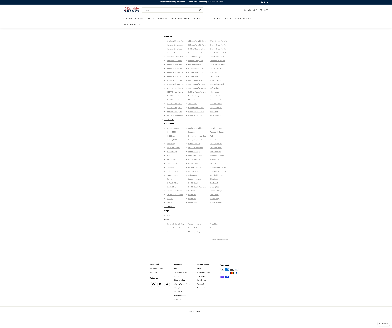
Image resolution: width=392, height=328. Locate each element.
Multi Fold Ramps (195, 155)
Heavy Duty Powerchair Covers (200, 136)
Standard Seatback (217, 84)
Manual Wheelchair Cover (198, 148)
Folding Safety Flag (195, 60)
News (169, 215)
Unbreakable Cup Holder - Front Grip (202, 68)
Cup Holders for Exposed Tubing (200, 84)
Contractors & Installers (138, 18)
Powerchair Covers (217, 132)
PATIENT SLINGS (221, 18)
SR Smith (213, 163)
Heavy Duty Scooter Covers (198, 140)
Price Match (214, 224)
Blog (198, 292)
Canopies (170, 167)
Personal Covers (194, 179)
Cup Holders (171, 187)
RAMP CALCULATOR (180, 18)
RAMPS (161, 18)
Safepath (213, 140)
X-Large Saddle (216, 80)
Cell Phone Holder (195, 64)
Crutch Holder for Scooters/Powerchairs (225, 49)
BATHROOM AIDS (243, 18)
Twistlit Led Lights (195, 57)
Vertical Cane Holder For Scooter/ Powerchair (227, 64)
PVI (211, 136)
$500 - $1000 (172, 140)
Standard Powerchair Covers (221, 167)
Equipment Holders (195, 128)
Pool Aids (192, 191)
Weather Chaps (194, 96)
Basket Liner (214, 76)
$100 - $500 (171, 132)
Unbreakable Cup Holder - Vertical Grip (203, 76)
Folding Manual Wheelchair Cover (201, 92)
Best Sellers (171, 159)
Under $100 (214, 187)
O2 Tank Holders (194, 167)
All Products (169, 119)
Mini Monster (215, 92)
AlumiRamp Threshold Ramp (177, 57)
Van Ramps (214, 194)
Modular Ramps (194, 151)
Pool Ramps (192, 202)
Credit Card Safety (180, 272)
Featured (191, 132)
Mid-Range (214, 111)
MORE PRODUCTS (132, 25)
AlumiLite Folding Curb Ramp (178, 72)
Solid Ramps (214, 159)
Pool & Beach (193, 183)
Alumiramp (171, 144)
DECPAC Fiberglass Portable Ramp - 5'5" (182, 104)
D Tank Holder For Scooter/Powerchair (203, 115)
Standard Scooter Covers (219, 171)
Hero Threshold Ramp (196, 53)
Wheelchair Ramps (203, 272)
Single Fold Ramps (217, 155)
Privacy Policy (193, 228)
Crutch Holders (172, 183)
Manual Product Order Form (177, 228)
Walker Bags (214, 198)
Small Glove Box (216, 115)
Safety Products (216, 144)
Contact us (171, 232)
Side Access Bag (216, 104)
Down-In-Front (215, 100)
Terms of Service (194, 224)
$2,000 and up (172, 136)
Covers (169, 179)
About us (213, 228)
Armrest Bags (172, 151)
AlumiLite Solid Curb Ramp (177, 76)
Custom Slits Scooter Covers (177, 194)
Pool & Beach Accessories (198, 187)
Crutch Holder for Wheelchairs (221, 45)
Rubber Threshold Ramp (197, 49)
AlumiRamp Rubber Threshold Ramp (180, 60)
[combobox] (172, 10)
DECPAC (170, 198)
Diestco (169, 202)
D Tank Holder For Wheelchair (199, 111)
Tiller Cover (192, 104)
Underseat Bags (216, 191)
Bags (168, 155)
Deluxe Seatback (216, 96)
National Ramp (194, 159)
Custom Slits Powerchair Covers (179, 191)
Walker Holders (216, 202)
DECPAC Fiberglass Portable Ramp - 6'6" (182, 108)
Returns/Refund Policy (175, 224)
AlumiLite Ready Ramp (175, 68)
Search (199, 268)
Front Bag (214, 72)
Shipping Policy (194, 232)
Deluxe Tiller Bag (216, 68)
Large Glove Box (216, 108)
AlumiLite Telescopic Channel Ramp (180, 64)
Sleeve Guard (193, 100)
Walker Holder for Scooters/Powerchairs (203, 108)
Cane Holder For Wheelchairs (221, 57)
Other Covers (193, 175)
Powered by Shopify (195, 311)
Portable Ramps (216, 128)
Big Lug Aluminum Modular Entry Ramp (182, 115)
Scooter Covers (216, 148)
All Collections (169, 207)
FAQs (175, 268)
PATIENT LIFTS (200, 18)
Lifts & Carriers (194, 144)
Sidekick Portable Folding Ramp (200, 45)
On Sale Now (193, 171)
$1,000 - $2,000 (173, 128)
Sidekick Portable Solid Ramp (199, 41)
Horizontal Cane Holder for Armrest (223, 60)
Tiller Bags (214, 179)
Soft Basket (214, 88)
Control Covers (172, 175)
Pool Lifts (192, 194)
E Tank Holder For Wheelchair (221, 41)
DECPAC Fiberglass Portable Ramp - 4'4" (182, 100)
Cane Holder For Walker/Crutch (222, 53)
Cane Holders (172, 163)
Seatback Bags (215, 151)
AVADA (220, 239)
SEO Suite (225, 239)
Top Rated (214, 183)
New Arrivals (193, 163)
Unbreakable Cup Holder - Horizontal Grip (204, 72)
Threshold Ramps (216, 175)
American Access (173, 148)
